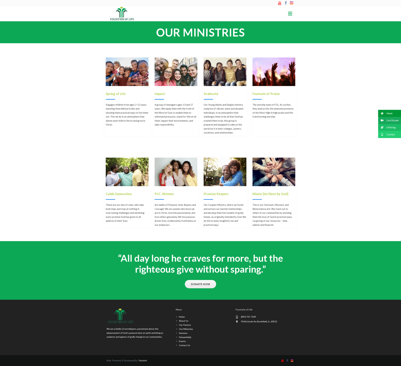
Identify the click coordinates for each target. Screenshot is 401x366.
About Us (183, 320)
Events (182, 341)
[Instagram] (291, 3)
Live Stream (392, 120)
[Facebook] (286, 3)
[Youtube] (280, 3)
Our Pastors (185, 325)
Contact (390, 134)
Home (182, 316)
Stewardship (185, 337)
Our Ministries (186, 329)
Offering (391, 127)
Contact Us (184, 345)
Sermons (183, 333)
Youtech (143, 360)
